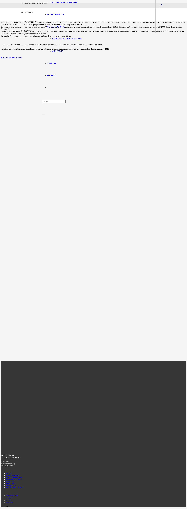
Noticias (10, 481)
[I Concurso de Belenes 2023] (19, 359)
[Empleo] (86, 153)
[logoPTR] (66, 449)
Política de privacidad (12, 495)
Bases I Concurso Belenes (11, 57)
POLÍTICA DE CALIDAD (15, 488)
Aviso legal (9, 499)
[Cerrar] (43, 114)
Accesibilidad (9, 502)
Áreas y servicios (14, 477)
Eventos (10, 483)
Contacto (11, 486)
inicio (8, 473)
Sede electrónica (14, 479)
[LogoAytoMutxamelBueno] (31, 19)
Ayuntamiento (12, 475)
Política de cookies (11, 497)
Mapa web (8, 500)
